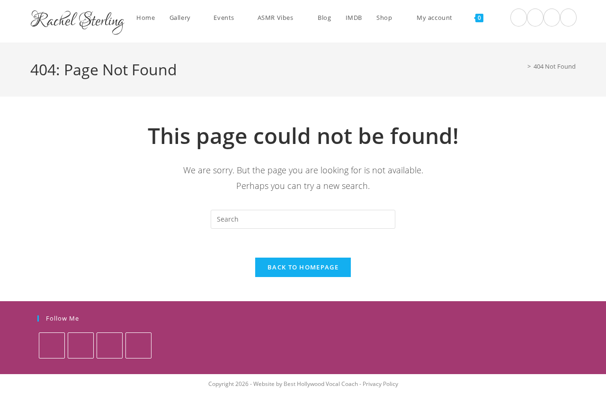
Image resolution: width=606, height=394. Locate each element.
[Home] (522, 66)
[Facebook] (81, 345)
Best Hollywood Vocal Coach (321, 384)
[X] (52, 345)
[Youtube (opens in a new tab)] (568, 18)
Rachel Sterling (77, 21)
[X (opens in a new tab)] (518, 18)
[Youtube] (138, 345)
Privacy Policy (380, 384)
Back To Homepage (303, 267)
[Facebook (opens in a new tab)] (535, 18)
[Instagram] (110, 345)
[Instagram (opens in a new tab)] (552, 18)
